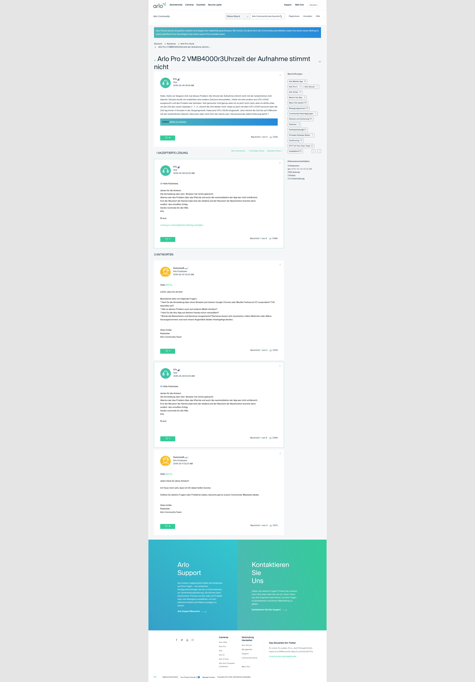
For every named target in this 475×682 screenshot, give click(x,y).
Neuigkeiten (247, 649)
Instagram (192, 640)
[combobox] (267, 16)
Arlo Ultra (223, 642)
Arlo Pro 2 (293, 87)
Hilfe (318, 16)
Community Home (249, 658)
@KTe (169, 285)
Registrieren (294, 16)
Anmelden (307, 16)
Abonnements (176, 5)
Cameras (189, 5)
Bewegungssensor (297, 108)
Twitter (181, 640)
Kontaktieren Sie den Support (266, 610)
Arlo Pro (222, 646)
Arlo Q (221, 655)
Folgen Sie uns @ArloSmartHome (282, 656)
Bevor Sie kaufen (296, 103)
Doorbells (200, 5)
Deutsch (158, 44)
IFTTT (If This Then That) (299, 146)
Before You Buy (295, 98)
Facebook (176, 640)
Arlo (220, 651)
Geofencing (294, 140)
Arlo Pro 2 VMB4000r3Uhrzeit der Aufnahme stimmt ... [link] (184, 47)
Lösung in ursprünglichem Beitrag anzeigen (181, 225)
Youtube (187, 640)
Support (287, 5)
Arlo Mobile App (296, 81)
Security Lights (215, 5)
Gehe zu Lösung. (177, 122)
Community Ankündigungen (301, 114)
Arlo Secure (310, 87)
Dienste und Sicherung (299, 119)
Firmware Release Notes (299, 135)
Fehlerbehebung (296, 130)
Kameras (171, 44)
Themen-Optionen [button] (319, 62)
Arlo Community (161, 16)
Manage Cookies (208, 677)
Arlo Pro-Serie (187, 44)
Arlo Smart (293, 92)
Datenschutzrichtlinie (170, 677)
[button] (280, 75)
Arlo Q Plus (224, 659)
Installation (293, 151)
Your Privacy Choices (188, 677)
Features (293, 124)
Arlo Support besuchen (189, 611)
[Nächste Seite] (319, 151)
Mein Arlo (299, 5)
